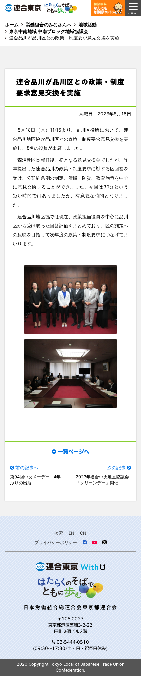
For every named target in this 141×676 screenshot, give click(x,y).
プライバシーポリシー (55, 542)
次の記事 (116, 467)
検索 (58, 533)
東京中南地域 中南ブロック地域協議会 (48, 31)
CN (83, 533)
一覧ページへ (73, 451)
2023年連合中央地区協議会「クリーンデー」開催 (102, 479)
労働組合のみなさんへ (48, 24)
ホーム (12, 24)
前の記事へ (26, 467)
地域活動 (87, 24)
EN (71, 533)
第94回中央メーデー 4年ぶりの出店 (35, 479)
